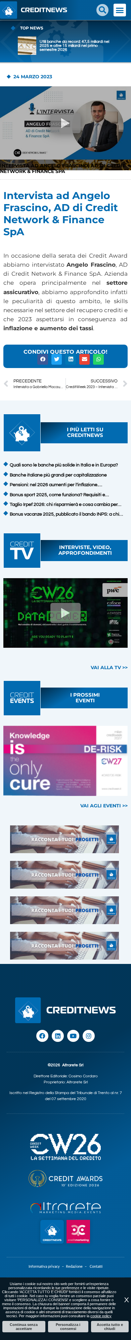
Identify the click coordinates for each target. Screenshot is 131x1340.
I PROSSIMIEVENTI (85, 698)
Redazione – (78, 1266)
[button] (102, 10)
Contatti (96, 1266)
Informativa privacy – (47, 1266)
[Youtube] (73, 1036)
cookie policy (101, 1316)
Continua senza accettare (24, 1327)
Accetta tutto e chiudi (110, 1327)
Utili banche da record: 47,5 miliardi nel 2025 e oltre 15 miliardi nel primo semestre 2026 (74, 45)
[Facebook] (42, 1036)
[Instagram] (89, 1036)
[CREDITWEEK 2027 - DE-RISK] (65, 761)
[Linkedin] (58, 1036)
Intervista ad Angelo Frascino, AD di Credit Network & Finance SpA (62, 168)
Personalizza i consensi (68, 1327)
